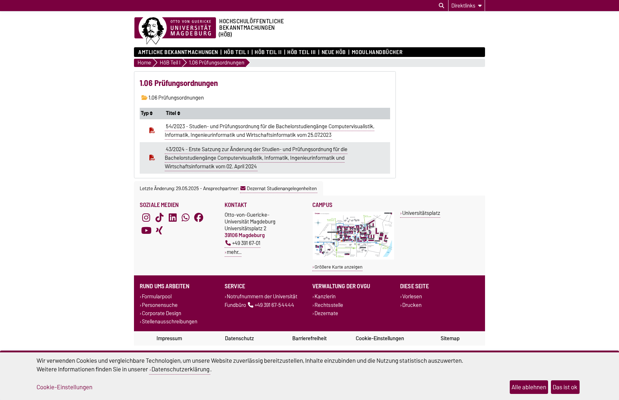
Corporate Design (161, 313)
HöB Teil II (268, 52)
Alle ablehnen (529, 387)
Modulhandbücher (377, 52)
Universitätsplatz (421, 212)
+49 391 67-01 (246, 242)
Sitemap (450, 338)
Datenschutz (239, 338)
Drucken (412, 305)
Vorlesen (412, 297)
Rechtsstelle (329, 305)
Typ (145, 113)
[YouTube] (146, 230)
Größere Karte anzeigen (339, 267)
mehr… (234, 251)
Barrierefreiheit (309, 338)
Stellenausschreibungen (169, 321)
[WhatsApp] (185, 217)
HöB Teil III (301, 52)
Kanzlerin (325, 297)
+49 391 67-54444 (274, 305)
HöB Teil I (236, 52)
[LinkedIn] (172, 217)
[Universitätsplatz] (353, 258)
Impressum (169, 338)
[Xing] (159, 230)
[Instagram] (146, 217)
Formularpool (157, 297)
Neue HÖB (334, 52)
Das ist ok (565, 387)
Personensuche (160, 305)
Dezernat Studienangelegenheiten (282, 188)
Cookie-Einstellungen (380, 338)
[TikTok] (159, 217)
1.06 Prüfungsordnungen (176, 97)
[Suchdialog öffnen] (441, 5)
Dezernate (326, 313)
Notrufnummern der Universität (262, 297)
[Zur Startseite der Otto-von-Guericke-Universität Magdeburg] (175, 31)
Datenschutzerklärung (181, 369)
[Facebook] (198, 217)
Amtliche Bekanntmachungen (178, 52)
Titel (171, 113)
